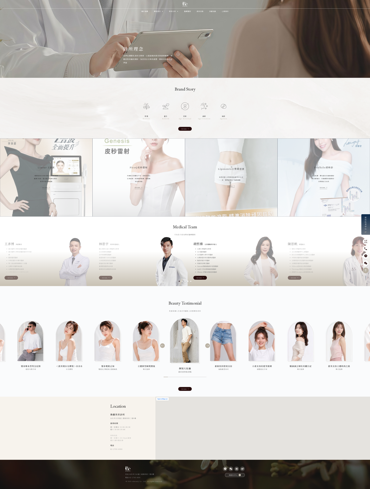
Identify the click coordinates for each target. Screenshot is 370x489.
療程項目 (157, 11)
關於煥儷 (144, 11)
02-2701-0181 (116, 449)
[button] (162, 345)
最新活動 (200, 11)
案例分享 (172, 11)
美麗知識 (212, 11)
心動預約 (225, 11)
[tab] (179, 281)
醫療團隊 (187, 11)
